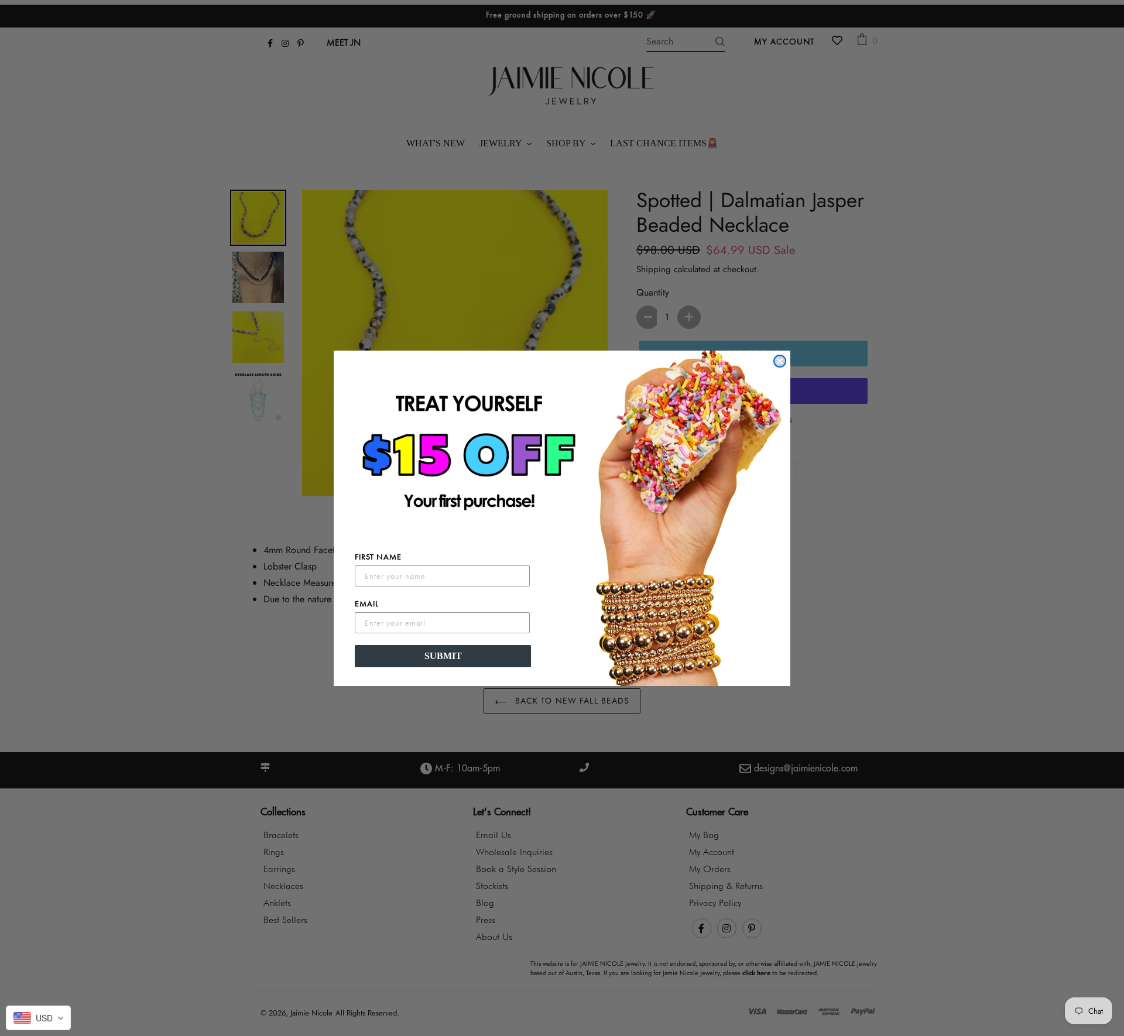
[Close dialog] (780, 361)
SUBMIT (443, 656)
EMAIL (367, 603)
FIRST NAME (378, 556)
